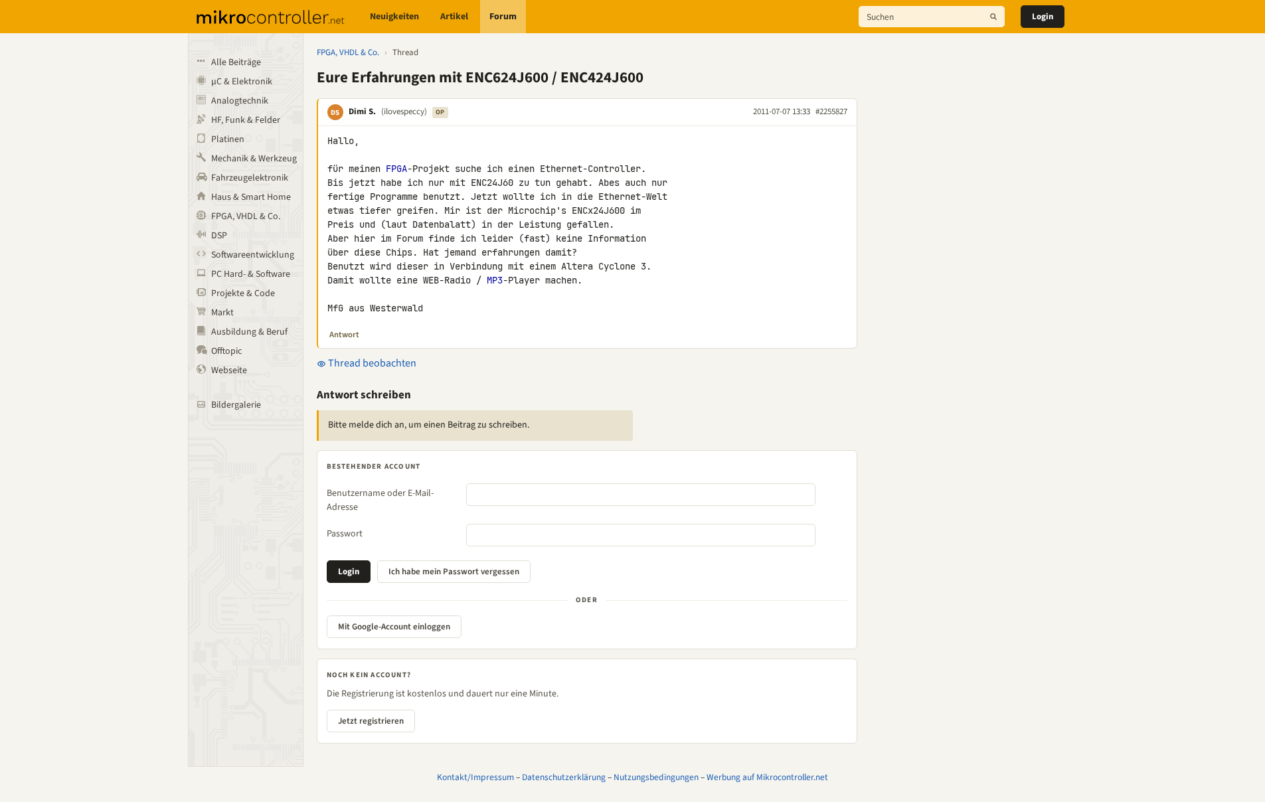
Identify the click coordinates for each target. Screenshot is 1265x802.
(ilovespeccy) (404, 112)
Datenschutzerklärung (564, 777)
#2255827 (831, 112)
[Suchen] (993, 17)
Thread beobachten (371, 363)
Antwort (344, 335)
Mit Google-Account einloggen (394, 627)
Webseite (229, 370)
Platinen (227, 139)
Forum (503, 16)
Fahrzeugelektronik (249, 178)
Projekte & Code (243, 293)
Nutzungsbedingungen (656, 777)
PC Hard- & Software (250, 274)
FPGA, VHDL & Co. (245, 216)
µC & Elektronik (241, 81)
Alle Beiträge (236, 62)
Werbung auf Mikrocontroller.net (767, 777)
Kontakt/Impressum (475, 777)
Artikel (454, 16)
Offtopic (226, 351)
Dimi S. (362, 112)
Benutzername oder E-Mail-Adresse (380, 500)
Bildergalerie (236, 405)
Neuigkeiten (394, 16)
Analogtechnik (239, 101)
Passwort (345, 533)
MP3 (495, 280)
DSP (219, 235)
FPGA (396, 169)
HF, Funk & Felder (245, 120)
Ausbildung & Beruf (249, 332)
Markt (222, 312)
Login (1042, 17)
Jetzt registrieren (371, 721)
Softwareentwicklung (252, 255)
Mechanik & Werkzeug (254, 158)
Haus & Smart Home (251, 197)
